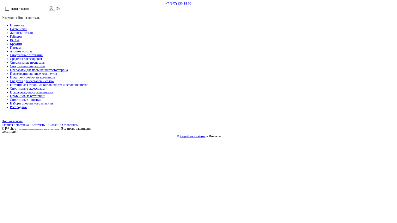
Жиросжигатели (21, 32)
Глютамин (17, 47)
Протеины (17, 25)
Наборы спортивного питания (31, 103)
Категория (9, 17)
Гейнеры (16, 36)
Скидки (53, 125)
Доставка (22, 125)
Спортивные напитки (25, 99)
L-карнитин (18, 29)
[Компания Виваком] (178, 136)
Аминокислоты (21, 51)
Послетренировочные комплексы (33, 73)
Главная (7, 125)
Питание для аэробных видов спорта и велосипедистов (49, 85)
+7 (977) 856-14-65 (178, 3)
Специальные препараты (27, 62)
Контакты (38, 125)
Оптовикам (70, 125)
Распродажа (18, 107)
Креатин (16, 44)
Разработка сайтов (193, 136)
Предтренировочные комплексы (33, 77)
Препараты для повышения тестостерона (39, 70)
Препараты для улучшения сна (31, 92)
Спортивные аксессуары (27, 88)
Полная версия (12, 121)
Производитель (28, 17)
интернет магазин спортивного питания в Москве (39, 129)
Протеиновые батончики (27, 96)
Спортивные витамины (26, 55)
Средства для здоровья (26, 58)
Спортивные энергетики (27, 66)
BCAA (14, 40)
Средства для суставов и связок (32, 81)
